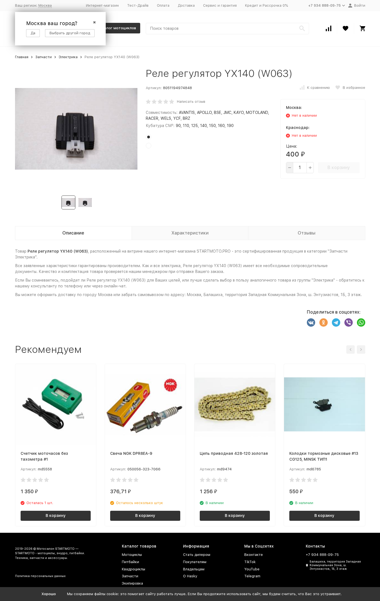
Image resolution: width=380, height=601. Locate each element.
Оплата (163, 5)
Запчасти (43, 57)
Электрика (68, 57)
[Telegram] (336, 322)
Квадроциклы (133, 569)
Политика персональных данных (40, 576)
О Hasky (190, 576)
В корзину (338, 167)
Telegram (252, 576)
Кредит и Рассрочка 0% (266, 5)
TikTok (250, 562)
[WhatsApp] (361, 322)
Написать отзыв (191, 101)
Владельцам (193, 569)
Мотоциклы (132, 555)
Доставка (186, 5)
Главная (21, 57)
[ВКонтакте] (311, 322)
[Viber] (348, 322)
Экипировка (132, 583)
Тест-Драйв (138, 5)
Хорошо (48, 594)
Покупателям (194, 562)
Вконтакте (253, 555)
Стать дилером (196, 555)
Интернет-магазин (102, 5)
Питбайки (130, 562)
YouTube (252, 569)
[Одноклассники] (323, 322)
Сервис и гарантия (220, 5)
